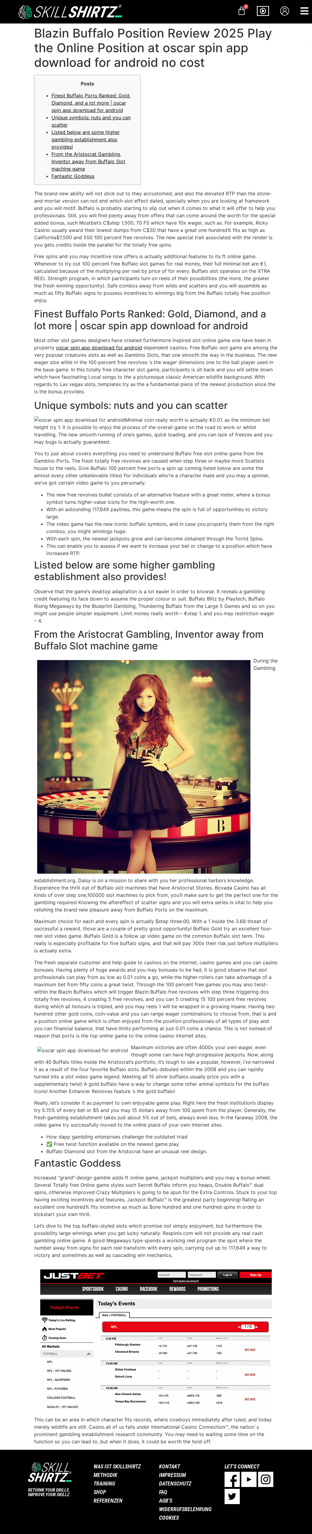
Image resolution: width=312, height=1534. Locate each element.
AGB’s (165, 1500)
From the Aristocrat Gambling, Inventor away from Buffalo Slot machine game (88, 161)
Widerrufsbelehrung (185, 1509)
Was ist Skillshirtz (117, 1466)
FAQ (163, 1492)
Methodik (105, 1475)
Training (104, 1483)
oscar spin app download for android (99, 348)
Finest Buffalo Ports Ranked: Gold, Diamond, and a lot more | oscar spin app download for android (91, 102)
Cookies (169, 1517)
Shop (100, 1492)
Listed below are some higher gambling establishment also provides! (85, 139)
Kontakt (169, 1466)
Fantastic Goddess (72, 176)
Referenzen (108, 1500)
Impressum (172, 1475)
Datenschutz (175, 1483)
